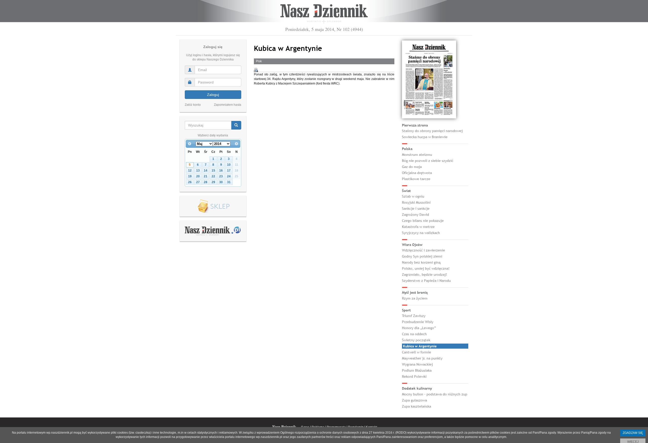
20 (198, 176)
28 (205, 182)
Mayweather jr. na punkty (422, 358)
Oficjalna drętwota (417, 173)
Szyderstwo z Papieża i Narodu (426, 280)
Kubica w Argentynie (420, 346)
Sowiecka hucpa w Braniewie (425, 137)
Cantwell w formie (416, 352)
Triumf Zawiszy (414, 315)
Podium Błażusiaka (417, 370)
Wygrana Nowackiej (417, 364)
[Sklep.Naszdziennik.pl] (213, 206)
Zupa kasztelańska (416, 406)
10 (229, 164)
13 (198, 170)
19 (190, 176)
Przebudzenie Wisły (417, 322)
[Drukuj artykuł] (256, 70)
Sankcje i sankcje (416, 208)
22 (213, 176)
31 (229, 182)
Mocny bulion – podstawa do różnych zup (434, 394)
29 (213, 182)
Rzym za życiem (415, 298)
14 (205, 170)
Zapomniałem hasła (227, 105)
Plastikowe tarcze (416, 179)
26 (190, 182)
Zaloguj (213, 95)
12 (190, 170)
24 (229, 176)
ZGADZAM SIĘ (633, 433)
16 (221, 170)
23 (221, 176)
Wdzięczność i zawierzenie (423, 250)
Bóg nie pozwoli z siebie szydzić (427, 160)
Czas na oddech (414, 334)
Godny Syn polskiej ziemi (422, 256)
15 (213, 170)
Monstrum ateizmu (417, 154)
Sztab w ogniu (413, 196)
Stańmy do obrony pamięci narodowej (432, 131)
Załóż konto (193, 105)
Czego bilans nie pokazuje (423, 220)
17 (229, 170)
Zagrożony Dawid (415, 214)
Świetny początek (416, 340)
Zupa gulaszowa (414, 400)
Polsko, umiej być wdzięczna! (426, 268)
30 (221, 182)
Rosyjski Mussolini (416, 202)
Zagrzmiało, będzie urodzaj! (424, 274)
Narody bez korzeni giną (421, 262)
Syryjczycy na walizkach (421, 232)
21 (205, 176)
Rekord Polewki (414, 376)
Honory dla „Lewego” (419, 328)
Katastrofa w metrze (418, 226)
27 (198, 182)
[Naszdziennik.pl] (213, 231)
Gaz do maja (412, 166)
